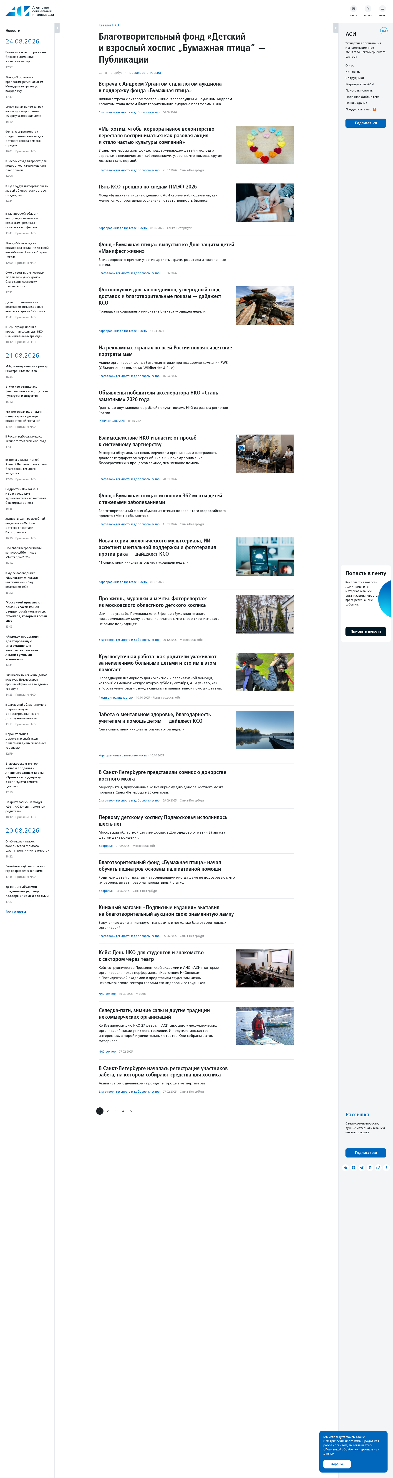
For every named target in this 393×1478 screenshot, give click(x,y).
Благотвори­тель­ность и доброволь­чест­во (129, 112)
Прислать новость (359, 90)
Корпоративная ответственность (123, 228)
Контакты (352, 72)
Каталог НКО (109, 25)
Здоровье (106, 845)
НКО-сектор (107, 993)
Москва (141, 993)
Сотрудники (354, 78)
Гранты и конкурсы (112, 421)
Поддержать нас (358, 109)
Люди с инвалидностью (116, 697)
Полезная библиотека (362, 97)
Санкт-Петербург (192, 170)
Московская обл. (191, 639)
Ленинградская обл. (167, 697)
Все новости (15, 912)
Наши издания (356, 103)
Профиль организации (144, 73)
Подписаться (366, 123)
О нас (349, 65)
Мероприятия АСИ (359, 84)
